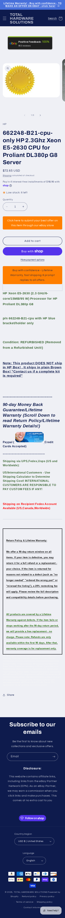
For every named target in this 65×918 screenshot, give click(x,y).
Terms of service (24, 902)
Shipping (7, 175)
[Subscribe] (54, 756)
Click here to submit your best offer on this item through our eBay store (32, 223)
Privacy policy (47, 896)
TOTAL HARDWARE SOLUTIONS (30, 892)
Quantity (8, 199)
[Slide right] (40, 115)
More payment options (33, 260)
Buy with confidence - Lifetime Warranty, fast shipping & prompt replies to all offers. (32, 275)
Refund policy (29, 896)
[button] (4, 18)
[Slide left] (24, 115)
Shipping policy (45, 902)
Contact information (34, 907)
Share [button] (10, 695)
